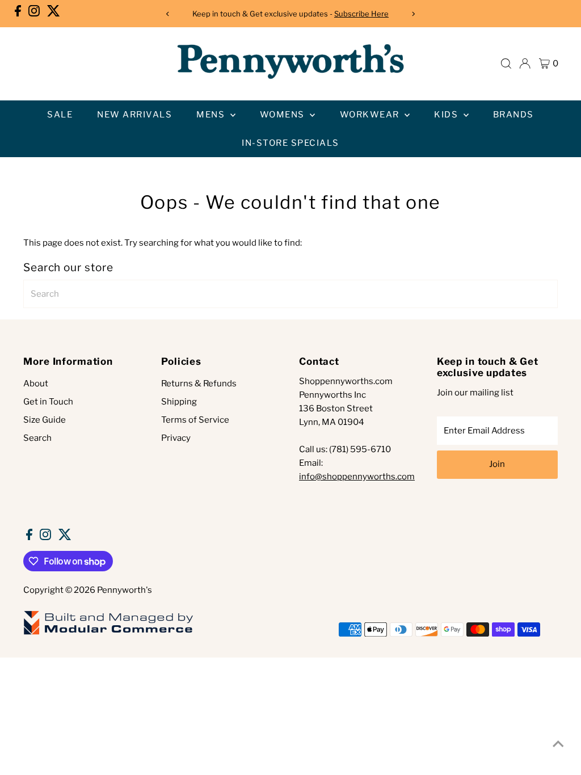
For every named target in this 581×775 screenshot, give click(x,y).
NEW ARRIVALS (134, 114)
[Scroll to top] (558, 743)
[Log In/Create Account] (525, 63)
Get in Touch (48, 402)
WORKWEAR (371, 114)
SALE (60, 114)
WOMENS (284, 114)
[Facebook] (18, 13)
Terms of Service (195, 420)
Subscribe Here (361, 13)
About (35, 383)
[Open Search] (506, 63)
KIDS (447, 114)
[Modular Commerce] (108, 634)
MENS (212, 114)
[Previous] (168, 14)
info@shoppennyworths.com (357, 476)
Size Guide (44, 420)
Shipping (179, 402)
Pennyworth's (124, 590)
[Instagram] (34, 13)
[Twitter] (53, 13)
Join (497, 464)
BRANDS (513, 114)
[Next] (413, 14)
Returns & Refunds (199, 383)
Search (37, 438)
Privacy (176, 438)
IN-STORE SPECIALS (290, 143)
